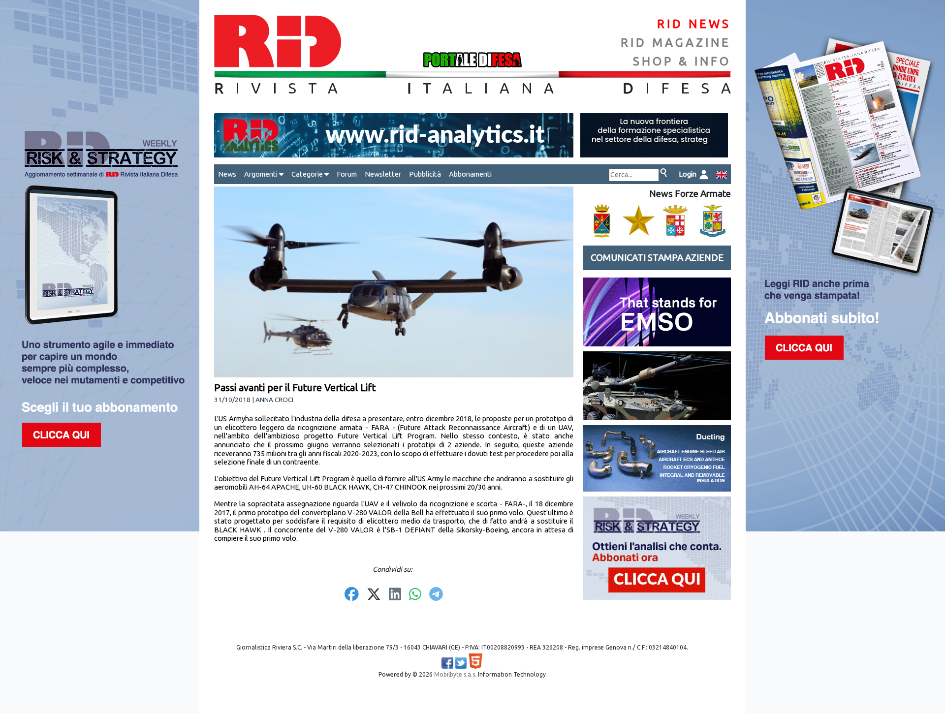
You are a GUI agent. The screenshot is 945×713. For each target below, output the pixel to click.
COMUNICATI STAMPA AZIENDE (657, 257)
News (227, 174)
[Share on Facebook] (352, 595)
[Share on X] (374, 595)
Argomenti (261, 174)
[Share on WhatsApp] (415, 595)
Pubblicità (425, 174)
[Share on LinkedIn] (395, 595)
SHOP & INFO (682, 61)
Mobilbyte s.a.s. (455, 674)
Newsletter (383, 174)
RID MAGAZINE (676, 42)
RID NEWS (694, 24)
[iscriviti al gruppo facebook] (447, 663)
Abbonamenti (470, 174)
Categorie (307, 174)
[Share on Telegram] (436, 595)
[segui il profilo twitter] (461, 663)
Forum (347, 174)
